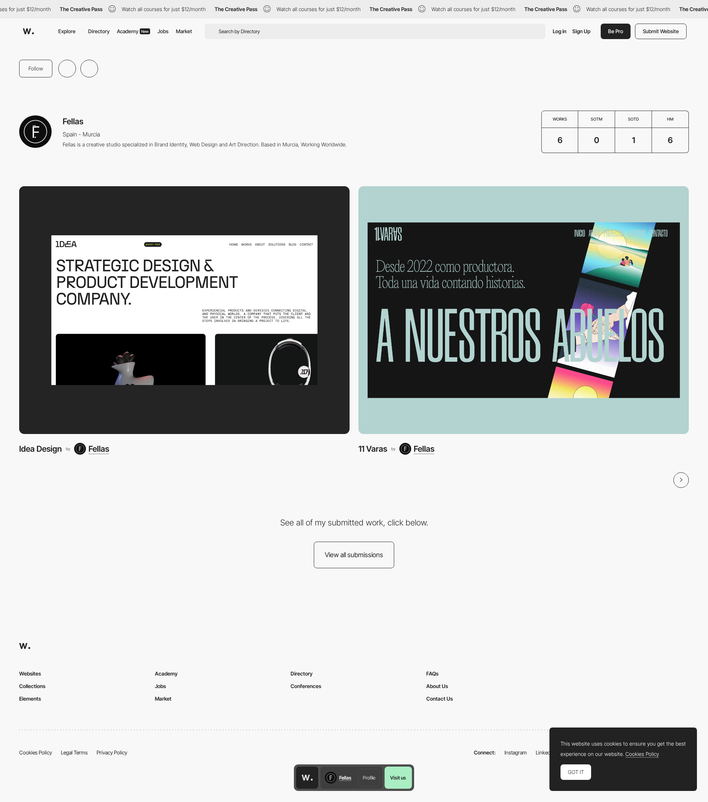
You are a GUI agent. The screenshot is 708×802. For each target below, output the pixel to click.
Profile (369, 778)
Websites (30, 673)
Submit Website (661, 31)
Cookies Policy (35, 752)
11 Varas (372, 449)
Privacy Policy (112, 752)
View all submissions (354, 555)
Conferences (306, 686)
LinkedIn (545, 752)
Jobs (163, 31)
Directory (99, 31)
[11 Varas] (523, 310)
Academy (133, 31)
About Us (437, 686)
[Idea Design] (184, 310)
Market (184, 31)
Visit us (398, 778)
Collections (32, 686)
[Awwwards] (28, 31)
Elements (30, 698)
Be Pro (615, 31)
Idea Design (40, 449)
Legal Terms (74, 752)
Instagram (515, 752)
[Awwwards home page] (307, 778)
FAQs (432, 673)
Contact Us (439, 698)
